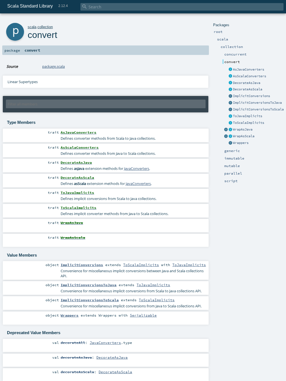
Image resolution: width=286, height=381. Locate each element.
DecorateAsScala (247, 89)
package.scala (53, 66)
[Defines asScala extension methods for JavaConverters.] (230, 89)
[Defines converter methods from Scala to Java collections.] (230, 69)
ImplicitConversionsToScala (258, 109)
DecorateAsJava (246, 83)
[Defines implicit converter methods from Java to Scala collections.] (230, 123)
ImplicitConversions (251, 96)
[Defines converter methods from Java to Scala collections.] (230, 76)
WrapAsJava (242, 129)
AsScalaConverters (249, 76)
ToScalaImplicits (248, 123)
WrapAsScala (243, 136)
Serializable (143, 315)
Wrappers (241, 143)
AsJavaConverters (248, 69)
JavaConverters (136, 168)
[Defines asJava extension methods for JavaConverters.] (230, 83)
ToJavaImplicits (247, 116)
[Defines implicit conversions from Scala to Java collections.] (230, 116)
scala (32, 27)
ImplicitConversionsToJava (257, 103)
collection (45, 27)
